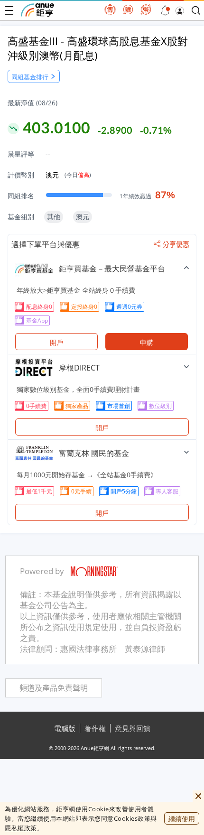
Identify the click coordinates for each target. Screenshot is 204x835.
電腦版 (64, 728)
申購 (146, 342)
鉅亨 (37, 10)
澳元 (68, 174)
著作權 (95, 728)
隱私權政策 (21, 828)
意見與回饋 (132, 728)
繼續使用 (181, 818)
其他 (53, 216)
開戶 (56, 342)
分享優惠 (176, 244)
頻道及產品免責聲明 (53, 688)
